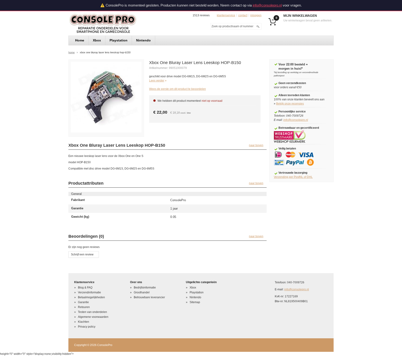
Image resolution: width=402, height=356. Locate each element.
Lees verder (156, 80)
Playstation (197, 292)
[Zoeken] (258, 26)
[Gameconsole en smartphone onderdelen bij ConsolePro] (111, 23)
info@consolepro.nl (267, 5)
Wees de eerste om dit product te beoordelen (177, 89)
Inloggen (255, 15)
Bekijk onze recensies (290, 103)
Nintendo (195, 297)
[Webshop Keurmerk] (290, 136)
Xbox (193, 287)
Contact (242, 15)
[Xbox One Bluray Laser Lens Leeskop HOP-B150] (106, 96)
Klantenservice (226, 15)
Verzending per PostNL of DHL (293, 177)
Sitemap (195, 302)
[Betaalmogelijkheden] (297, 158)
